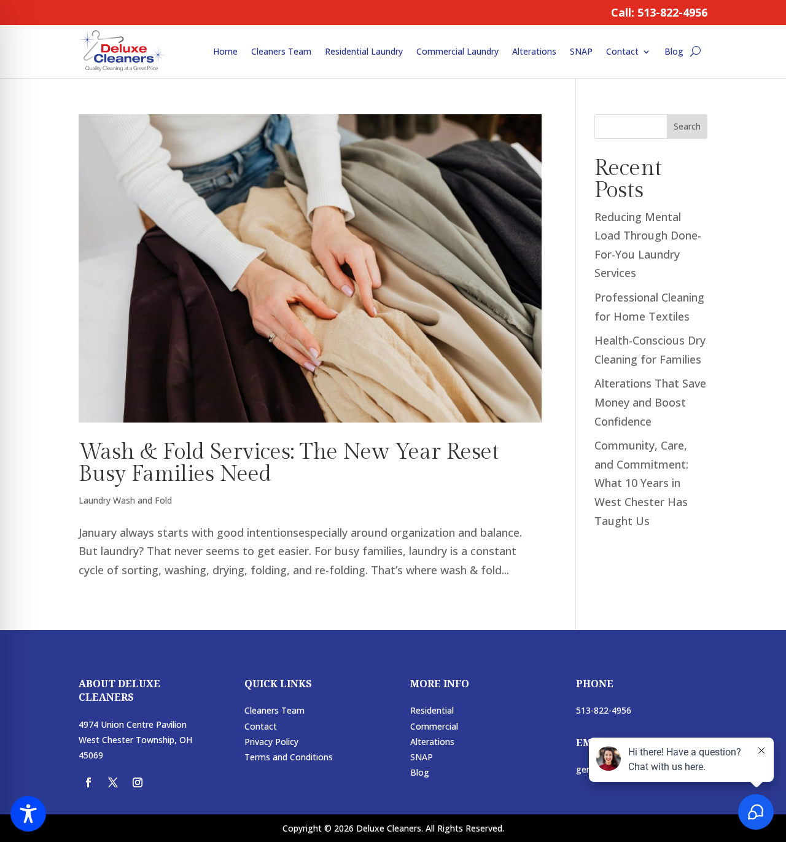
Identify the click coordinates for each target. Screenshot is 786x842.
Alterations (534, 51)
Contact (622, 51)
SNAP (581, 51)
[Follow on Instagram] (137, 782)
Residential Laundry (364, 51)
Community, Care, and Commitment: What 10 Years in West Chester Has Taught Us (641, 483)
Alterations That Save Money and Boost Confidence (650, 402)
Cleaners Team (281, 51)
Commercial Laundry (457, 51)
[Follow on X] (113, 782)
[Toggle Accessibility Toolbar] (28, 814)
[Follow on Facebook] (88, 782)
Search (687, 126)
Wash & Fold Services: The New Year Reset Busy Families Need (289, 463)
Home (225, 51)
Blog (673, 51)
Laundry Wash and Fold (125, 500)
